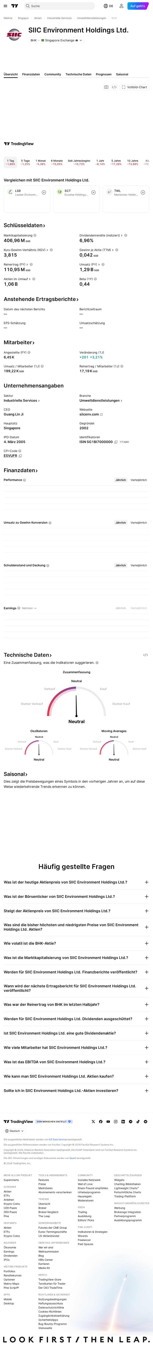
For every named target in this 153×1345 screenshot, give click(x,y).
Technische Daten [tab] (78, 74)
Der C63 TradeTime (50, 1287)
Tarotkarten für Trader (51, 1283)
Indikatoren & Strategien (92, 1231)
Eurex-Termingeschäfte (52, 1231)
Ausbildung (84, 1216)
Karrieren (43, 1263)
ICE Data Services (58, 1139)
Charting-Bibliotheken (127, 1184)
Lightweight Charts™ (126, 1188)
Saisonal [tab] (122, 74)
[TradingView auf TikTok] (138, 1121)
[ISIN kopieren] (116, 442)
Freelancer (84, 1240)
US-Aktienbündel (48, 1235)
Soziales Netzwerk (89, 1179)
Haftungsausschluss (50, 1303)
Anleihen (9, 1199)
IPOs (7, 1259)
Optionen (9, 1279)
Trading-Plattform (125, 1196)
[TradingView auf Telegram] (130, 1121)
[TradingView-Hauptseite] (18, 1121)
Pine (6, 1216)
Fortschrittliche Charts (127, 1192)
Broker (42, 1207)
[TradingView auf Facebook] (100, 1121)
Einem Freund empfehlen (93, 1188)
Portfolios (9, 1271)
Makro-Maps (11, 1283)
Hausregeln (85, 1196)
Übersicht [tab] (11, 74)
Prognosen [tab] (104, 74)
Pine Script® (11, 1287)
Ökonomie (10, 1247)
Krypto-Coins (12, 1203)
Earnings (9, 1251)
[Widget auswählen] (114, 87)
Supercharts (11, 1179)
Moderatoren (85, 1200)
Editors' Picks (86, 1220)
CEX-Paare (10, 1207)
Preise (42, 1184)
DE (111, 6)
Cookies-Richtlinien (50, 1311)
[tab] (120, 480)
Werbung (119, 1207)
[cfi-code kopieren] (20, 456)
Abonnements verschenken (55, 1192)
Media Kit (44, 1267)
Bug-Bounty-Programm (52, 1323)
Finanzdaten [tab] (31, 74)
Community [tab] (52, 74)
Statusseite (45, 1328)
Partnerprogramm (125, 1216)
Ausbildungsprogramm (128, 1220)
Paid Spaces (85, 1244)
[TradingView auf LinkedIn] (123, 1121)
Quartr (73, 1158)
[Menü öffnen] (5, 6)
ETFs (7, 1195)
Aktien (7, 1191)
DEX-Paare (10, 1212)
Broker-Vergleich (48, 1212)
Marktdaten (45, 1188)
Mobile (8, 1299)
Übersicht (44, 1203)
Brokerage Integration (127, 1212)
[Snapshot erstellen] (106, 87)
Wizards (83, 1235)
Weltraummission (48, 1251)
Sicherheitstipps (48, 1319)
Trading (82, 1212)
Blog (41, 1255)
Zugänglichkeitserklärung (53, 1315)
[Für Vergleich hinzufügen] (44, 192)
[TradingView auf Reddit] (145, 1121)
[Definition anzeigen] (35, 235)
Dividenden (11, 1255)
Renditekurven (12, 1275)
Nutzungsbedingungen (52, 1299)
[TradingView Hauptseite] (14, 6)
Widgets (119, 1179)
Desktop (9, 1303)
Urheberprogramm (89, 1192)
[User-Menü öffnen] (121, 6)
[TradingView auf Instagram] (115, 1121)
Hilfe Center (45, 1259)
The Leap (44, 1216)
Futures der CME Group (52, 1227)
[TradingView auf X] (93, 1121)
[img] (76, 40)
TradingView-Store (49, 1279)
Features (43, 1179)
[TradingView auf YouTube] (108, 1121)
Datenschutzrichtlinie (51, 1307)
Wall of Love (85, 1184)
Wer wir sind (45, 1247)
